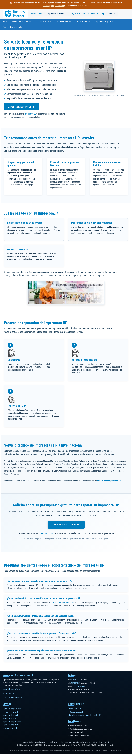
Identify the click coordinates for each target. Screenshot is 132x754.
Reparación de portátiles (21, 22)
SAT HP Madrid (62, 22)
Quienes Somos (8, 693)
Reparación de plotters (104, 22)
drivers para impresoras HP (109, 480)
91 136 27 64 (80, 14)
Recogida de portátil (10, 728)
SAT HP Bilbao (45, 22)
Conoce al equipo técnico (11, 689)
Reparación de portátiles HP (12, 709)
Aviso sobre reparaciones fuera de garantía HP (84, 715)
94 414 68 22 (80, 686)
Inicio (5, 22)
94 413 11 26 (93, 14)
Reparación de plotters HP (12, 725)
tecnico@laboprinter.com (53, 6)
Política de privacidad (75, 712)
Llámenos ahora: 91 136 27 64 (21, 107)
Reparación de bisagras (11, 718)
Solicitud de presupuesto (12, 27)
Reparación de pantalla (11, 715)
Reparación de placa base (12, 722)
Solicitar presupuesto (75, 709)
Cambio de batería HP (10, 712)
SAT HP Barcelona (83, 22)
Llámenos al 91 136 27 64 (66, 524)
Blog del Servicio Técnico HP (13, 697)
